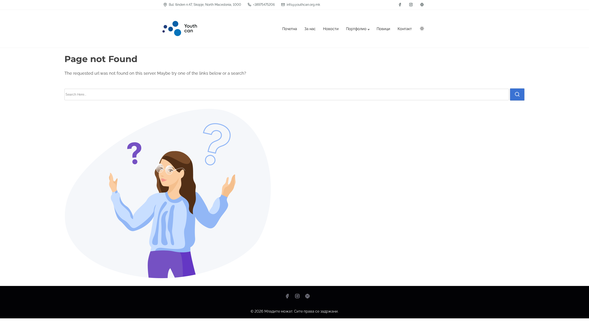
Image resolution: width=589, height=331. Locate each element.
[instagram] (411, 4)
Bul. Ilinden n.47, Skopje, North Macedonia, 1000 (204, 4)
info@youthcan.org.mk (303, 4)
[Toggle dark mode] (421, 29)
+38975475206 (263, 4)
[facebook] (399, 4)
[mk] (422, 4)
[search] (517, 94)
